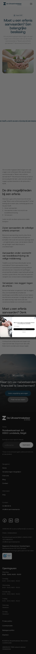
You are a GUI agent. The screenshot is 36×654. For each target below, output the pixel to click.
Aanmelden (24, 329)
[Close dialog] (35, 318)
